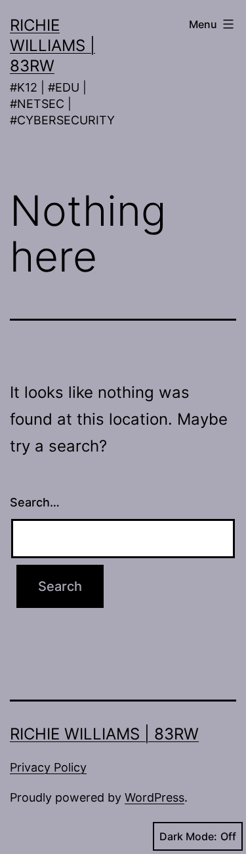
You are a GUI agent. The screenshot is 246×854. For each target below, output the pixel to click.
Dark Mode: (188, 836)
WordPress (154, 797)
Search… (35, 502)
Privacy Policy (48, 767)
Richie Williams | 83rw (52, 45)
